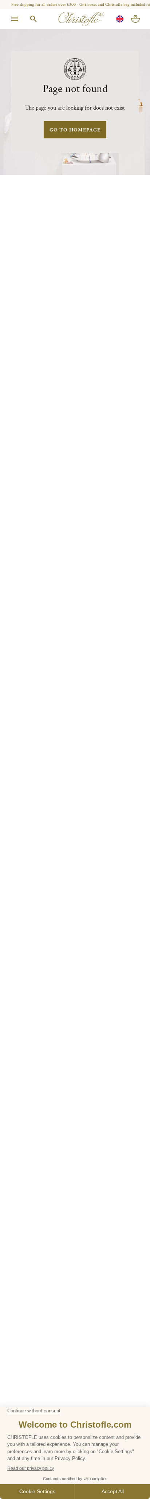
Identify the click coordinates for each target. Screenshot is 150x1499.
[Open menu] (14, 19)
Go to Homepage (75, 129)
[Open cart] (135, 19)
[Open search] (33, 19)
